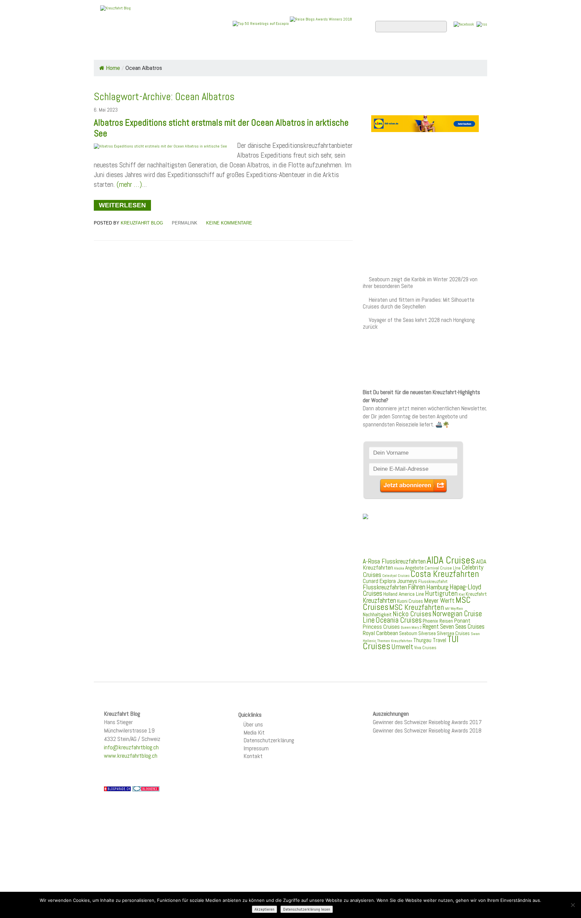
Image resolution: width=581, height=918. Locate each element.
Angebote (252, 50)
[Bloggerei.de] (145, 788)
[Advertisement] (425, 191)
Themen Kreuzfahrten (394, 640)
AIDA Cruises (451, 560)
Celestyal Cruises (396, 575)
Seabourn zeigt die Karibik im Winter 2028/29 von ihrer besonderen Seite (420, 283)
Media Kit (254, 732)
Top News (139, 50)
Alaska (399, 568)
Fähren (416, 587)
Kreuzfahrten (379, 600)
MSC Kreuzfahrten (416, 607)
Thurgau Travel (429, 640)
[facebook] (464, 24)
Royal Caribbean (380, 633)
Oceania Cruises (399, 620)
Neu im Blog (295, 50)
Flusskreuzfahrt (433, 581)
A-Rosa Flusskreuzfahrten (394, 561)
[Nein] (572, 905)
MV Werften (454, 608)
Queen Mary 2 (411, 627)
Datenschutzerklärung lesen (306, 909)
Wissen (457, 50)
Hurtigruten (441, 593)
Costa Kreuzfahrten (445, 574)
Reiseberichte (344, 50)
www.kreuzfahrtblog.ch (130, 755)
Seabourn (408, 633)
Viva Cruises (425, 648)
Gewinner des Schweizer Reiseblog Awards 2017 (427, 722)
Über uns (253, 724)
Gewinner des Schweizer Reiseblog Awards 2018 (427, 730)
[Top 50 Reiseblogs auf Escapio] (261, 23)
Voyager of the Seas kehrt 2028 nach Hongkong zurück (419, 323)
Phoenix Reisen (438, 620)
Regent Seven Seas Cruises (454, 627)
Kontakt (253, 756)
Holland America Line (403, 594)
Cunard (370, 581)
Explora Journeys (398, 581)
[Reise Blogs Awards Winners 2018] (321, 23)
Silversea (427, 633)
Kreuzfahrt (476, 594)
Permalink (184, 222)
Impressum (256, 748)
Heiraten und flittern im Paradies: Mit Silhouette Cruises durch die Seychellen (418, 303)
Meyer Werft (439, 600)
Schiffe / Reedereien (196, 50)
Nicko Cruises (412, 613)
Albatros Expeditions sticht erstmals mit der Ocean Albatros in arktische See (221, 128)
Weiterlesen (122, 205)
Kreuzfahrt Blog (142, 222)
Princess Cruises (381, 626)
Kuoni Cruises (410, 601)
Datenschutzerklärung (268, 740)
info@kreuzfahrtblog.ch (131, 747)
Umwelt (402, 646)
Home (107, 50)
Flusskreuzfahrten (407, 50)
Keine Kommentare (229, 222)
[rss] (481, 24)
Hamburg (437, 587)
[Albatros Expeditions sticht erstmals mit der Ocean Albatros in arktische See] (160, 146)
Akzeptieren (264, 909)
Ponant (462, 620)
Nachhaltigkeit (377, 614)
